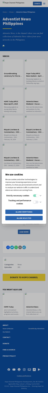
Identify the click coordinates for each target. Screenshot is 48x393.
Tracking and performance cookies (19, 202)
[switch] (35, 195)
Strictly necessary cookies (17, 195)
